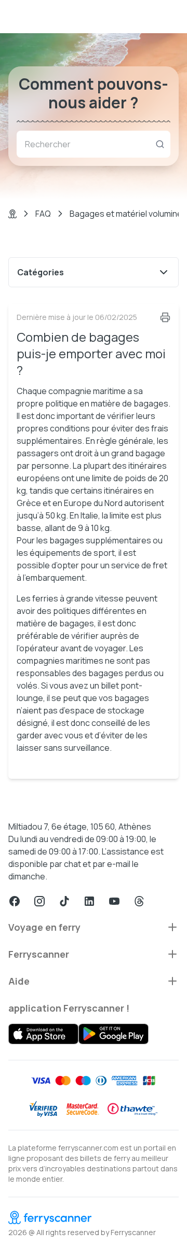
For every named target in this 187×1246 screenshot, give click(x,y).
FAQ (43, 213)
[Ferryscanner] (93, 1217)
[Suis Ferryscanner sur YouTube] (114, 901)
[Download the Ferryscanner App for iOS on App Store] (43, 1034)
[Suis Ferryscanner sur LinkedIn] (89, 901)
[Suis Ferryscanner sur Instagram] (39, 901)
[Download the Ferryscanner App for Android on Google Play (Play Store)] (113, 1034)
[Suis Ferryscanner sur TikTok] (64, 901)
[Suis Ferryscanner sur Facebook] (14, 901)
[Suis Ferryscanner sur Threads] (139, 901)
